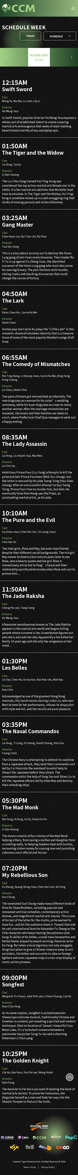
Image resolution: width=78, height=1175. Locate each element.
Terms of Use (29, 1167)
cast (4, 97)
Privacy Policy (48, 1167)
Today (30, 36)
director (7, 107)
